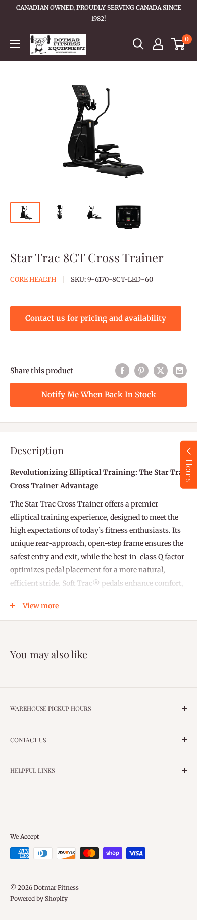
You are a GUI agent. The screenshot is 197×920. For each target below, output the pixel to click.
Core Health (33, 279)
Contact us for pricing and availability (95, 318)
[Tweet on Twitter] (161, 370)
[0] (178, 44)
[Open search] (138, 44)
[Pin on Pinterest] (141, 370)
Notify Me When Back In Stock (98, 394)
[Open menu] (15, 44)
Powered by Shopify (39, 898)
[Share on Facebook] (122, 370)
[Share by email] (180, 370)
